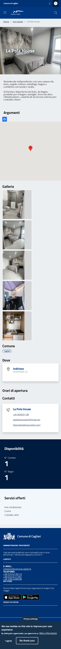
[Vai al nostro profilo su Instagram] (10, 609)
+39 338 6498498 (12, 579)
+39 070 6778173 (12, 574)
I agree (8, 640)
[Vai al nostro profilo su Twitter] (15, 609)
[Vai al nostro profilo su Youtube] (21, 609)
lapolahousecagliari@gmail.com (26, 419)
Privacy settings (31, 618)
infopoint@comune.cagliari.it (17, 569)
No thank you (27, 640)
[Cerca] (55, 13)
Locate (4, 119)
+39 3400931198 (21, 414)
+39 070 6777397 (12, 576)
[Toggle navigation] (5, 12)
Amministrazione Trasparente (16, 545)
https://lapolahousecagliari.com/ (27, 425)
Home (6, 21)
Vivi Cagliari (18, 21)
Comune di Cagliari (11, 3)
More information (48, 633)
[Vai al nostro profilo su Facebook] (5, 609)
